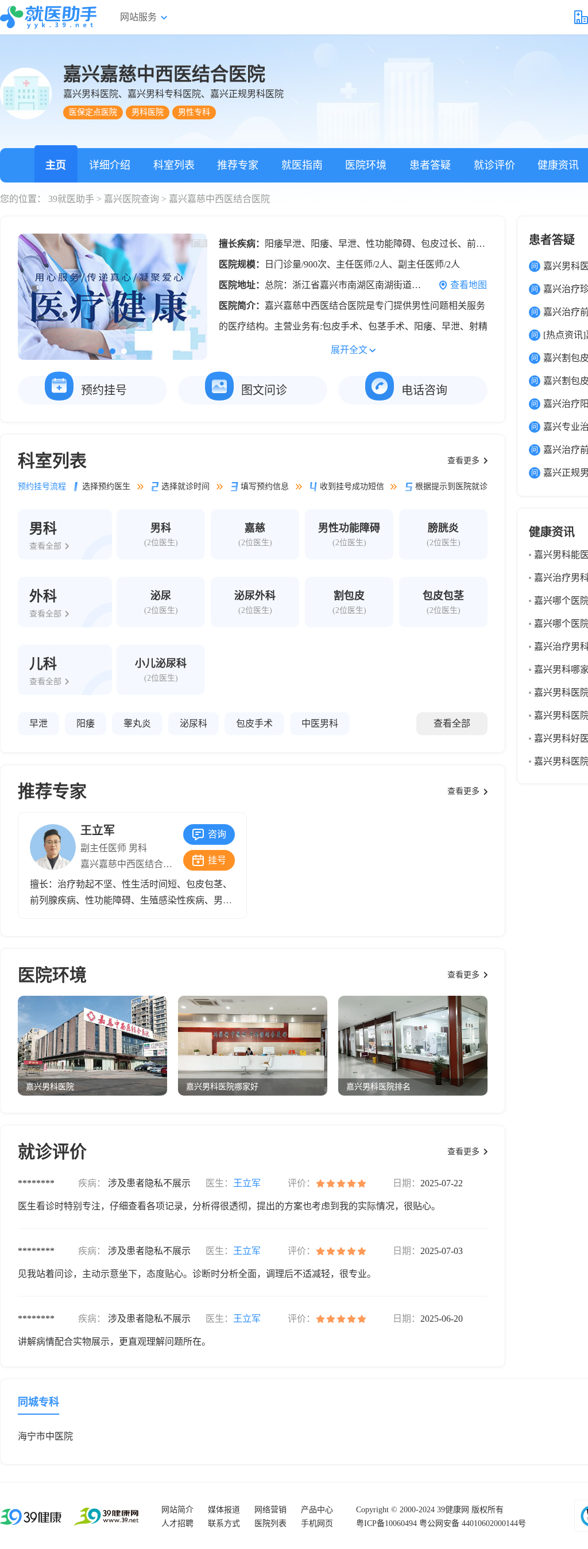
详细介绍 (109, 165)
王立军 (97, 830)
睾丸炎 (137, 723)
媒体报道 (224, 1509)
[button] (101, 351)
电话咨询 (424, 390)
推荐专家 (237, 165)
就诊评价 (494, 165)
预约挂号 (104, 390)
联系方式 (224, 1523)
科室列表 (174, 165)
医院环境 (365, 165)
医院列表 (270, 1523)
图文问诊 (264, 390)
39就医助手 (71, 199)
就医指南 (302, 165)
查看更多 (463, 460)
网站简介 (177, 1509)
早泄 (38, 723)
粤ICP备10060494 (386, 1523)
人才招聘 (177, 1523)
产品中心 (317, 1509)
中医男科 (319, 723)
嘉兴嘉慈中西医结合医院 (130, 864)
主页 (55, 165)
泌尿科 (193, 723)
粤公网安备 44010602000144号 (472, 1523)
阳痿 (85, 723)
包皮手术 (254, 723)
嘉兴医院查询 (131, 199)
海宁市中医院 (45, 1436)
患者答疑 (430, 165)
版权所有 (487, 1509)
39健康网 (453, 1509)
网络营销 (270, 1509)
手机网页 (317, 1523)
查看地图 (468, 285)
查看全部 (452, 723)
